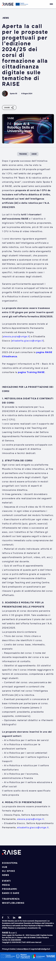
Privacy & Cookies (9, 949)
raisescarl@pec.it (23, 949)
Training (23, 154)
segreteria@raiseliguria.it (40, 949)
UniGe (34, 154)
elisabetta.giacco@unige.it (27, 340)
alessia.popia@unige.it (16, 336)
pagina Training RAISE (31, 372)
